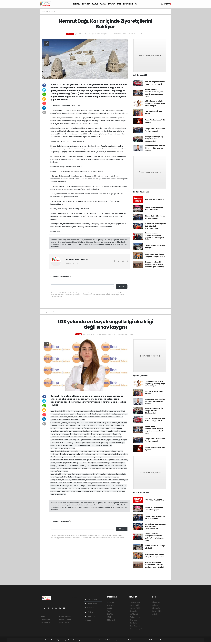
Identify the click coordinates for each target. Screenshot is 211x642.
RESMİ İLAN (128, 4)
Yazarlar (90, 608)
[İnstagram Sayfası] (49, 608)
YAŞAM (103, 4)
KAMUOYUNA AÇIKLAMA (154, 199)
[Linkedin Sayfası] (57, 608)
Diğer (137, 4)
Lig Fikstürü (134, 614)
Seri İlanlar (133, 623)
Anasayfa (45, 11)
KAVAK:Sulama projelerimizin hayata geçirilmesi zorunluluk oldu (154, 93)
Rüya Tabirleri (157, 611)
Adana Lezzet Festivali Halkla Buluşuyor (154, 208)
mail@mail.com (72, 263)
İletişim (90, 620)
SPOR (119, 4)
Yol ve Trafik (134, 605)
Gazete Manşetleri (137, 629)
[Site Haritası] (64, 608)
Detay (153, 640)
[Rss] (60, 608)
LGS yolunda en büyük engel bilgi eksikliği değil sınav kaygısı (155, 103)
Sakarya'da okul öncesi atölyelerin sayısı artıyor (155, 255)
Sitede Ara (156, 602)
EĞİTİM (53, 312)
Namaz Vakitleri (135, 608)
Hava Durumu (135, 602)
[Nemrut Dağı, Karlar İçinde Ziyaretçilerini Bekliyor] (85, 59)
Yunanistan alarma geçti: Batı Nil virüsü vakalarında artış (155, 226)
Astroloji (155, 614)
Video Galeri (92, 603)
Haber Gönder (64, 622)
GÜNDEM (76, 4)
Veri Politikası (45, 622)
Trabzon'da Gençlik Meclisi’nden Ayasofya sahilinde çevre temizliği (155, 264)
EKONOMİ (86, 4)
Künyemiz (91, 616)
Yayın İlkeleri (45, 619)
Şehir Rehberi (135, 626)
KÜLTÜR (111, 4)
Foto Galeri (92, 599)
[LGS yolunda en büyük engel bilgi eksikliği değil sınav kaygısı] (85, 365)
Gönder (122, 286)
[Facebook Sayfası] (41, 608)
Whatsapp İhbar (65, 619)
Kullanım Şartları (65, 616)
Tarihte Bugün (135, 617)
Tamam (162, 640)
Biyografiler (156, 608)
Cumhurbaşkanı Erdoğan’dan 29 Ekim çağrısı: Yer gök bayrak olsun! (154, 236)
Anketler (155, 605)
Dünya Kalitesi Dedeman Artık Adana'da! (155, 130)
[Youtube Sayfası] (53, 608)
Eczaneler (133, 611)
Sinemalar (133, 620)
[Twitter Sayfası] (45, 608)
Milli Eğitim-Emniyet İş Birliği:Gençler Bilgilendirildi (154, 138)
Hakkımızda (45, 616)
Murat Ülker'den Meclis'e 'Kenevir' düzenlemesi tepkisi (155, 148)
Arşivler (90, 612)
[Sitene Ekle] (68, 608)
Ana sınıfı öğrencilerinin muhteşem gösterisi (155, 83)
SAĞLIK (95, 4)
